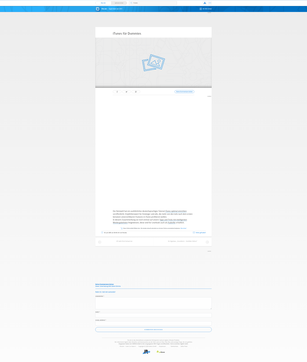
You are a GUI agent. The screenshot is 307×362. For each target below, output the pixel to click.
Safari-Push (184, 346)
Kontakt (210, 3)
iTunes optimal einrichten (176, 211)
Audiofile (171, 223)
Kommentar (99, 296)
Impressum (162, 346)
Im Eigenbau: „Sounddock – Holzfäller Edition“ (182, 241)
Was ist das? (184, 228)
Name (97, 311)
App (205, 3)
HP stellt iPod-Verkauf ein (124, 241)
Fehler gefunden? (201, 232)
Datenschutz (174, 346)
